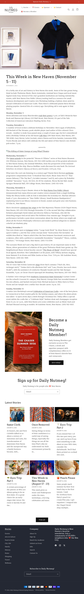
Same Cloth (13, 424)
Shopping (8, 556)
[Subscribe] (57, 391)
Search (32, 550)
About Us (33, 533)
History (7, 550)
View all (42, 520)
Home (7, 553)
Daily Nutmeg (14, 590)
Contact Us (34, 553)
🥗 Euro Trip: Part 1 (14, 479)
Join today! (56, 363)
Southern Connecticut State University (46, 277)
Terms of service (50, 590)
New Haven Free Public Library (56, 190)
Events (7, 533)
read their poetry (45, 116)
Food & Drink (10, 540)
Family (7, 547)
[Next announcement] (79, 2)
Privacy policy (39, 590)
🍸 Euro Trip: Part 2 (64, 426)
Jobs (31, 547)
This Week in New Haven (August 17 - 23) (40, 481)
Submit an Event (36, 543)
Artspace (29, 230)
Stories (8, 529)
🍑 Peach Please (66, 478)
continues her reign (28, 208)
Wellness (8, 563)
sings (38, 265)
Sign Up (32, 537)
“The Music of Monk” (51, 250)
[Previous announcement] (5, 2)
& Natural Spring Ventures (26, 590)
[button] (25, 7)
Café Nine (43, 136)
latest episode (15, 158)
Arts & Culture (10, 537)
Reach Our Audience (37, 540)
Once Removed (40, 424)
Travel (7, 560)
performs (69, 173)
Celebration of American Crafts (45, 291)
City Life (8, 543)
